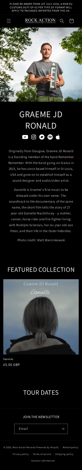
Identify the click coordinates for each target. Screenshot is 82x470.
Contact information (43, 460)
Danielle (8, 359)
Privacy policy (21, 454)
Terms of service (42, 454)
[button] (9, 21)
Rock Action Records (24, 447)
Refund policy (70, 447)
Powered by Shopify (47, 447)
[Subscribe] (63, 429)
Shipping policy (64, 454)
